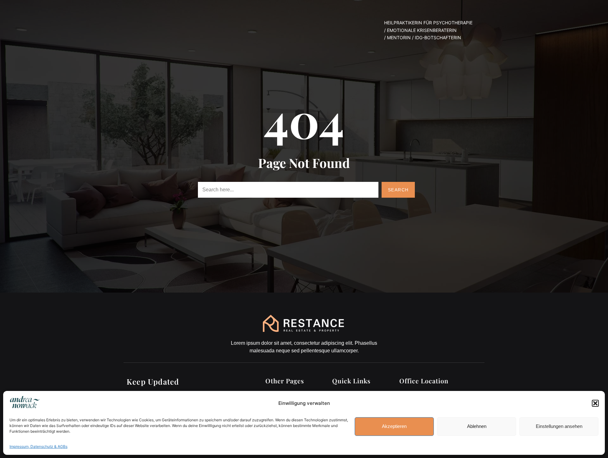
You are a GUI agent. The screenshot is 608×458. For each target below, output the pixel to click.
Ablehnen (476, 426)
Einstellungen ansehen (559, 426)
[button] (595, 403)
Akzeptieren (394, 426)
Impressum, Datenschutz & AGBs (38, 446)
